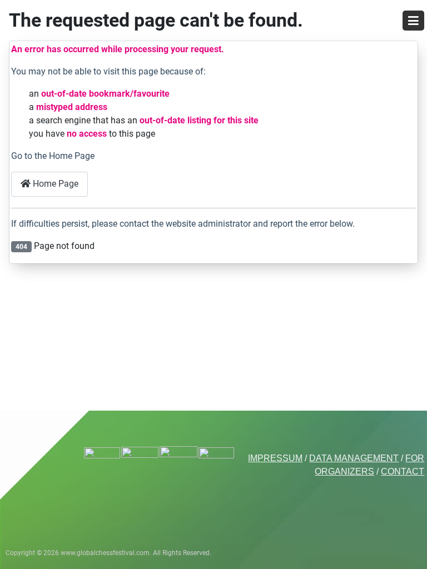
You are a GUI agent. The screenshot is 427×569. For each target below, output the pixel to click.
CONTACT (402, 471)
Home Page (54, 183)
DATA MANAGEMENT (354, 458)
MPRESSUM (276, 458)
